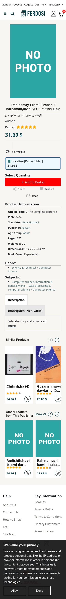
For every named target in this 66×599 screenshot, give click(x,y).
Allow (15, 590)
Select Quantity (18, 175)
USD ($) (39, 4)
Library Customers (47, 524)
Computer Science (44, 289)
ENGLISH (55, 4)
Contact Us (10, 512)
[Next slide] (57, 340)
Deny (39, 590)
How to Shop (12, 520)
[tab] (16, 299)
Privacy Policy (44, 509)
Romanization (44, 531)
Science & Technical (24, 267)
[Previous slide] (50, 340)
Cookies (40, 502)
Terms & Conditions (48, 517)
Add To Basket (34, 182)
